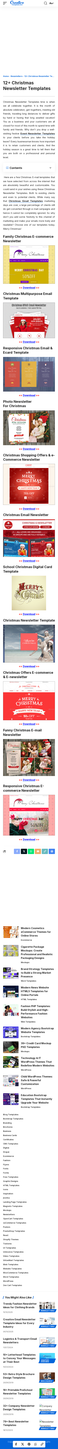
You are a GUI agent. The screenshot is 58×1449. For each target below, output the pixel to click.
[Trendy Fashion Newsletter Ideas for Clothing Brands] (47, 1306)
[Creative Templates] (17, 3)
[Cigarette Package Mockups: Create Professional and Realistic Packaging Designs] (11, 951)
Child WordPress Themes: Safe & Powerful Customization (37, 1080)
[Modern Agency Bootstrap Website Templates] (11, 1032)
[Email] (38, 851)
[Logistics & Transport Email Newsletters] (47, 1341)
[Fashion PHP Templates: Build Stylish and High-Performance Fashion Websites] (11, 1010)
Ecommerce (26, 940)
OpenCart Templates (13, 1218)
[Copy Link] (42, 1444)
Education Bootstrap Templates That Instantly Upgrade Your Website (36, 1099)
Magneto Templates (12, 1206)
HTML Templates (29, 999)
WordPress (26, 1070)
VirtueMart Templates (13, 1260)
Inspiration (8, 1193)
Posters (6, 1227)
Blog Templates (10, 1114)
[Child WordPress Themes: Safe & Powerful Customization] (11, 1080)
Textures (7, 1243)
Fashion (6, 1160)
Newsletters (16, 76)
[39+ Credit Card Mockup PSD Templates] (11, 1047)
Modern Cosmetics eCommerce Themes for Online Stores (36, 932)
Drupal (6, 1152)
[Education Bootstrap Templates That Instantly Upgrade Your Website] (11, 1099)
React (5, 1235)
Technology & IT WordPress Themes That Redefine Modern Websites (37, 1061)
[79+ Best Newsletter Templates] (47, 1424)
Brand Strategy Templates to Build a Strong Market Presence (37, 972)
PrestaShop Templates (14, 1231)
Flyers (6, 1164)
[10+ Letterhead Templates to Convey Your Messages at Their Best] (47, 1357)
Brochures (8, 1127)
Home (6, 76)
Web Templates (28, 1022)
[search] (45, 3)
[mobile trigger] (5, 3)
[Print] (52, 851)
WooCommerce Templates (15, 1273)
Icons (5, 1189)
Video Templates (11, 1256)
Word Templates (28, 981)
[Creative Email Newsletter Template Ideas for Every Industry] (47, 1322)
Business (7, 1131)
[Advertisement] (29, 42)
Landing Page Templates (15, 1202)
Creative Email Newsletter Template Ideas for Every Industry (19, 1323)
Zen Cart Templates (12, 1285)
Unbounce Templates (13, 1252)
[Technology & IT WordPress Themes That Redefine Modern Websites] (11, 1062)
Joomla (6, 1198)
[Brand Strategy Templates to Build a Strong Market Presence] (11, 973)
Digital (6, 1148)
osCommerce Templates (14, 1223)
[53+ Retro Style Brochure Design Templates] (47, 1377)
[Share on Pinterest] (29, 1444)
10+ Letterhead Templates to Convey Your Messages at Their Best (19, 1358)
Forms (6, 1173)
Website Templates (12, 1269)
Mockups (25, 962)
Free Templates (10, 1177)
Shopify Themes (11, 1239)
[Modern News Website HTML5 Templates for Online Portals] (11, 991)
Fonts (5, 1168)
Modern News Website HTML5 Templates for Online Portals (35, 991)
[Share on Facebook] (16, 1444)
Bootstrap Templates (30, 1036)
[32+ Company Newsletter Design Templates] (47, 1408)
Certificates (8, 1139)
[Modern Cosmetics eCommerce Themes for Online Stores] (11, 932)
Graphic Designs (10, 1181)
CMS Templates (10, 1144)
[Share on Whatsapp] (35, 1444)
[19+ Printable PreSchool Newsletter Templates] (47, 1393)
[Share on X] (22, 1444)
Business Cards (10, 1135)
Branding (7, 1123)
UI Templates (9, 1248)
